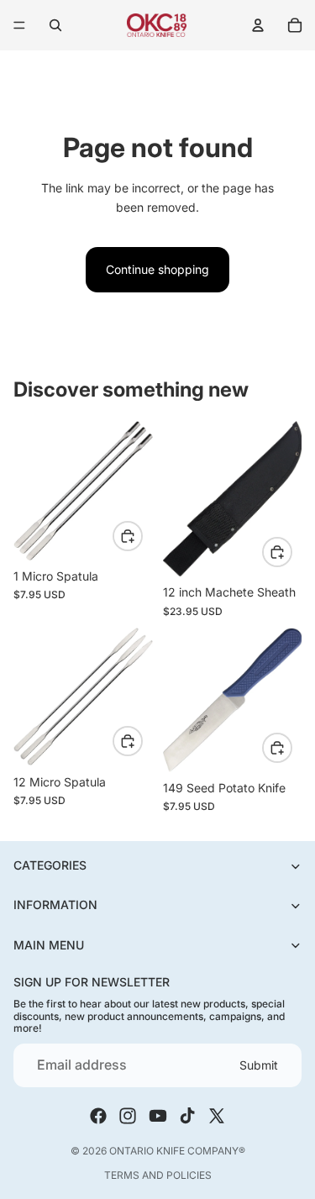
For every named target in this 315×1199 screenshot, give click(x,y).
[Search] (55, 25)
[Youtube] (158, 1116)
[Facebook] (98, 1116)
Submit (258, 1065)
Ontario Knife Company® (177, 1150)
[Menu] (19, 25)
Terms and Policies (158, 1175)
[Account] (257, 25)
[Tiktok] (187, 1116)
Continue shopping (157, 269)
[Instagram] (128, 1116)
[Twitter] (217, 1116)
